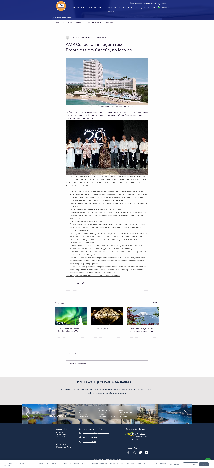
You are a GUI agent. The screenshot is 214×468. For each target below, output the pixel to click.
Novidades (109, 22)
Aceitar (204, 464)
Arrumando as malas (93, 22)
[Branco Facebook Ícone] (128, 436)
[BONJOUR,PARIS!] (107, 316)
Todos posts (59, 22)
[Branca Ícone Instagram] (134, 436)
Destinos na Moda (75, 22)
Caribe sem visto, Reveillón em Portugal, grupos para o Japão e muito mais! (141, 330)
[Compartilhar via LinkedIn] (78, 283)
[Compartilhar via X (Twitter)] (72, 283)
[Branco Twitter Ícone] (140, 436)
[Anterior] (27, 398)
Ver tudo (156, 303)
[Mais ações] (147, 37)
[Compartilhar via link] (83, 283)
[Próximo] (186, 398)
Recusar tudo (190, 464)
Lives (120, 22)
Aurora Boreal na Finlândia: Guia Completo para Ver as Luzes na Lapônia (69, 330)
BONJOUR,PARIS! (101, 329)
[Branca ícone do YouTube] (146, 436)
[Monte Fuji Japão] (143, 316)
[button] (71, 7)
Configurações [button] (175, 464)
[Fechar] (211, 464)
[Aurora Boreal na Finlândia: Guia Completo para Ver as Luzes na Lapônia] (71, 316)
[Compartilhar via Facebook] (67, 283)
